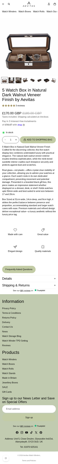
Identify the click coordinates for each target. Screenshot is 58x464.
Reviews (6, 345)
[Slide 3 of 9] (18, 80)
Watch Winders (9, 11)
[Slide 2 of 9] (11, 80)
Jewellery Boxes (10, 382)
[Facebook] (17, 432)
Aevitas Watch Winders (31, 455)
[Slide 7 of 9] (47, 80)
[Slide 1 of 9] (4, 80)
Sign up (29, 417)
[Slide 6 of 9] (39, 80)
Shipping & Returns (16, 285)
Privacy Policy (9, 308)
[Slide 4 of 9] (25, 80)
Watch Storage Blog (11, 336)
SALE (5, 387)
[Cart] (55, 4)
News (5, 331)
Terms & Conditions (11, 313)
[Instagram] (21, 432)
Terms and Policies (29, 461)
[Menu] (3, 4)
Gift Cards (7, 392)
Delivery (6, 322)
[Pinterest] (40, 432)
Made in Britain (9, 378)
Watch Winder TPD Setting (15, 341)
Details (7, 278)
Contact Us (7, 327)
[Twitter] (36, 432)
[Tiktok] (31, 432)
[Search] (9, 4)
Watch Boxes (24, 11)
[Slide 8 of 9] (54, 80)
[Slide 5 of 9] (32, 80)
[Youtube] (26, 432)
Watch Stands (8, 373)
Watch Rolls (39, 11)
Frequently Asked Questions (18, 269)
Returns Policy (9, 317)
